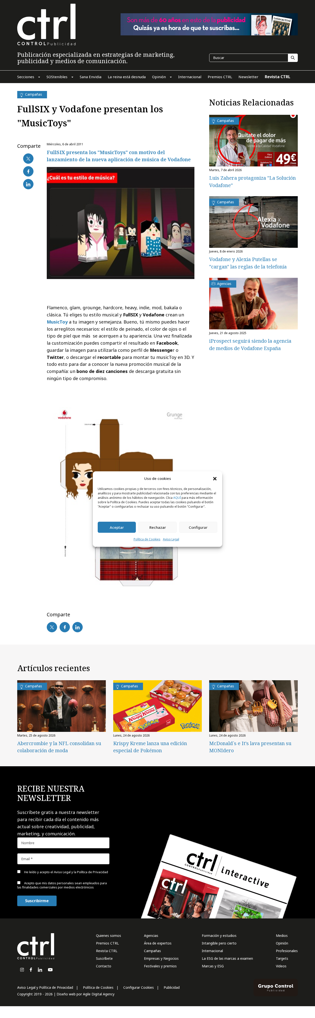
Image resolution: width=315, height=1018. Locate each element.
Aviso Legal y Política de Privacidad (45, 987)
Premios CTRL (107, 943)
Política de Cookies (147, 539)
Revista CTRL (106, 950)
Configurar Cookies (138, 987)
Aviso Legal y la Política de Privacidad (81, 872)
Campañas (152, 950)
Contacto (103, 966)
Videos (281, 966)
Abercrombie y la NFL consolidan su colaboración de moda (59, 747)
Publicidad (172, 987)
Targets (282, 958)
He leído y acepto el (65, 872)
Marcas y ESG (213, 966)
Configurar (198, 527)
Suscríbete (104, 958)
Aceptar (117, 527)
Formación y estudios (219, 935)
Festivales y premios (160, 966)
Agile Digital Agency (98, 994)
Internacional (212, 950)
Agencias (151, 935)
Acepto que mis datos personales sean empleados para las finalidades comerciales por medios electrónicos (62, 885)
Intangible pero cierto (219, 943)
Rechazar (157, 527)
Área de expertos (158, 943)
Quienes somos (108, 935)
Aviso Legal (171, 539)
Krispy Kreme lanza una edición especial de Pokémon (150, 747)
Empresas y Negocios (161, 958)
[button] (214, 478)
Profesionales (287, 950)
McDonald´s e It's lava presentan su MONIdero (250, 747)
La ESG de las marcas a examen (227, 958)
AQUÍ (177, 498)
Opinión (282, 943)
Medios (282, 935)
